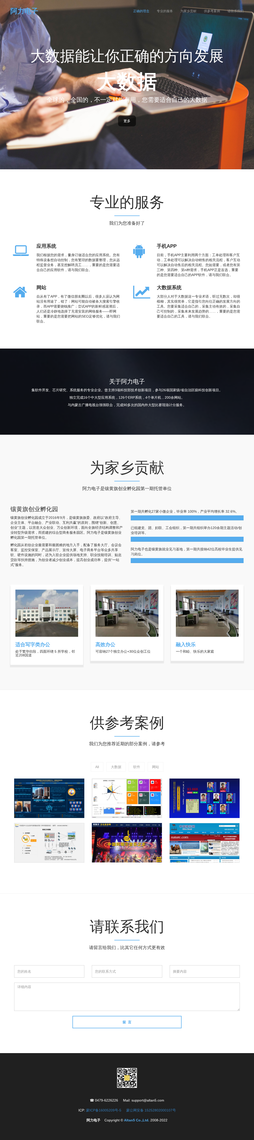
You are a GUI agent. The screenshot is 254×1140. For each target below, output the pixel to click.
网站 (155, 767)
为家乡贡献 (188, 11)
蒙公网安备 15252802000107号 (151, 1110)
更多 (127, 121)
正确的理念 (141, 11)
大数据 (116, 767)
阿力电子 (24, 11)
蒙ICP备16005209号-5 (103, 1110)
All (97, 767)
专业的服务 (165, 11)
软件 (136, 767)
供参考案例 (212, 11)
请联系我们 (235, 11)
